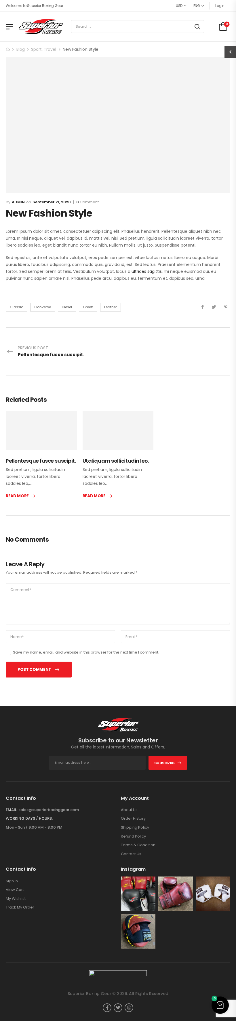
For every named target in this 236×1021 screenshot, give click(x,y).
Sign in (12, 881)
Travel (50, 49)
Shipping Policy (135, 827)
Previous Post (51, 351)
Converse (42, 307)
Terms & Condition (138, 845)
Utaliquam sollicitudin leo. (116, 460)
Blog (20, 49)
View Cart (15, 889)
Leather (110, 307)
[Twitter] (214, 307)
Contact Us (131, 854)
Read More (17, 496)
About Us (129, 810)
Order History (133, 818)
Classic (16, 307)
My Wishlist (16, 898)
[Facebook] (202, 307)
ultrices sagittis (147, 271)
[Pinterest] (225, 307)
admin (18, 202)
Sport (36, 49)
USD (179, 5)
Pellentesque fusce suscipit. (41, 460)
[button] (220, 1005)
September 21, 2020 (52, 202)
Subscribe (164, 763)
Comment (87, 202)
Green (88, 307)
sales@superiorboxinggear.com (48, 809)
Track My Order (20, 907)
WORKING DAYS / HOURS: (29, 818)
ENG (196, 5)
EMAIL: (12, 809)
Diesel (67, 307)
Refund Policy (133, 836)
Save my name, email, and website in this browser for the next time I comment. (86, 652)
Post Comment (34, 669)
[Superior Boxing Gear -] (41, 26)
